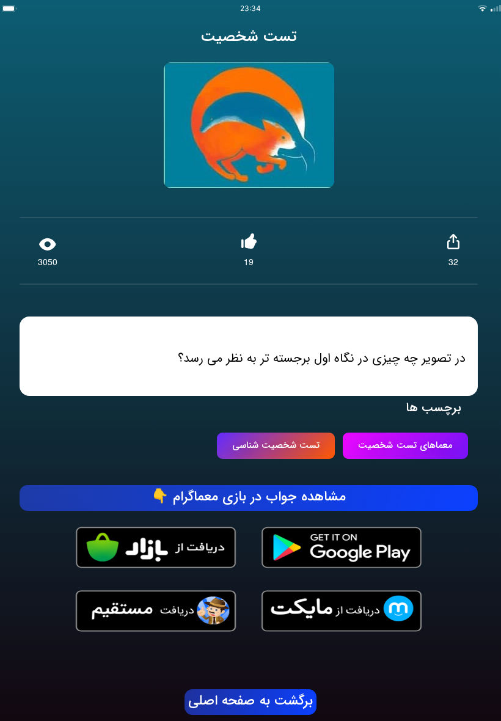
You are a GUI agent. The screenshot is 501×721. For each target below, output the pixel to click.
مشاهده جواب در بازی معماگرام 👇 (249, 497)
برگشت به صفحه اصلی (250, 701)
